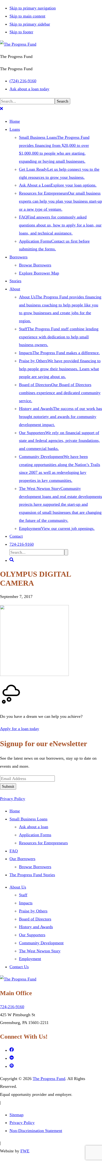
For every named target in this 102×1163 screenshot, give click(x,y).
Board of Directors (35, 919)
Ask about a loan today (29, 89)
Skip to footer (21, 32)
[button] (1, 109)
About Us (17, 887)
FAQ (13, 851)
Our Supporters (32, 934)
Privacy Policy (12, 798)
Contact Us (19, 966)
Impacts (25, 903)
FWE (24, 1151)
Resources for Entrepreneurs (43, 843)
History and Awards (36, 926)
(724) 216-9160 (22, 80)
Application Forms (35, 834)
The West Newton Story (39, 951)
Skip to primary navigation (32, 8)
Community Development (41, 943)
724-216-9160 (12, 1006)
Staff (23, 895)
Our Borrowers (22, 858)
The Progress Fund (49, 1078)
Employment (30, 958)
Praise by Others (33, 911)
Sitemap (16, 1114)
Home (14, 811)
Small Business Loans (28, 819)
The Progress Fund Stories (32, 874)
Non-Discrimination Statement (35, 1130)
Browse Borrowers (35, 866)
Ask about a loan (33, 826)
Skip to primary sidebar (29, 24)
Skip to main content (27, 16)
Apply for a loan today (19, 728)
